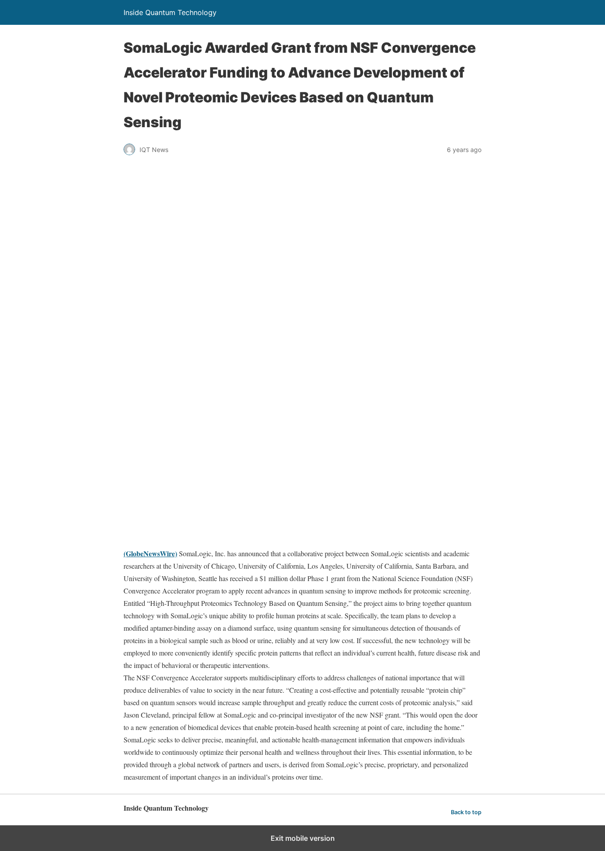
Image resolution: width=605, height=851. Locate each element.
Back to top (466, 812)
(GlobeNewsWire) (150, 553)
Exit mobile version (303, 838)
